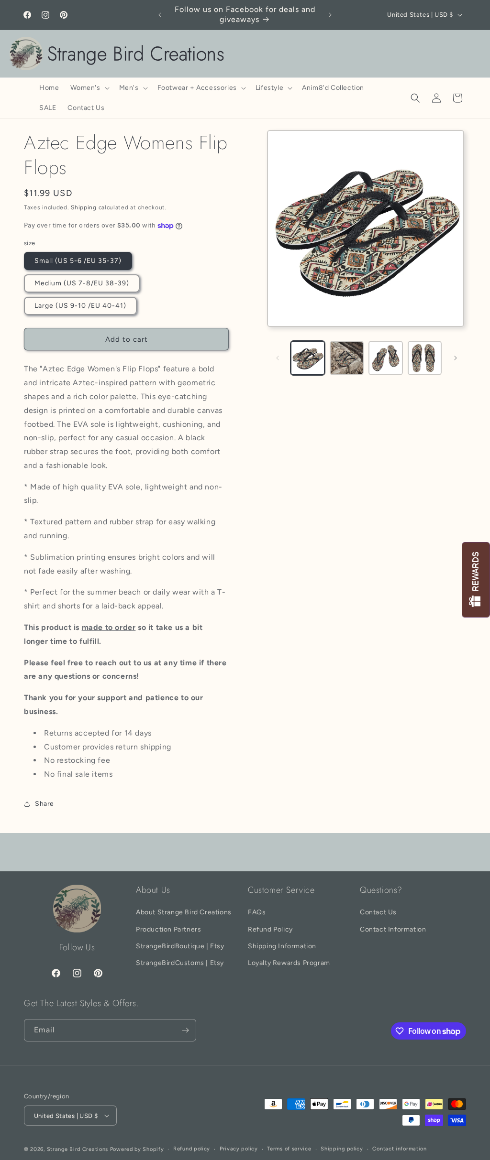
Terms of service (289, 1149)
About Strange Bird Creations (184, 912)
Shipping (84, 207)
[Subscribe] (185, 1030)
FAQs (257, 912)
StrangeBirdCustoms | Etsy (180, 963)
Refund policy (191, 1149)
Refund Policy (270, 929)
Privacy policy (239, 1149)
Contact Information (393, 929)
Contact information (399, 1149)
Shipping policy (342, 1149)
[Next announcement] (330, 15)
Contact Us (378, 912)
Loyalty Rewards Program (289, 963)
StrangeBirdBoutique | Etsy (180, 946)
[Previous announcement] (159, 15)
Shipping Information (282, 946)
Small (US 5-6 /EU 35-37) (78, 261)
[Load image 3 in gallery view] (385, 358)
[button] (89, 88)
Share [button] (44, 804)
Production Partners (168, 929)
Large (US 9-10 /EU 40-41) (80, 306)
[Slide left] (277, 358)
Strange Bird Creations (77, 1149)
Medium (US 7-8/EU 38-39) (81, 283)
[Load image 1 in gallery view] (307, 358)
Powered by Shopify (137, 1149)
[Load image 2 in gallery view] (347, 358)
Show (476, 579)
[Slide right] (455, 358)
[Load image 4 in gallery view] (425, 358)
